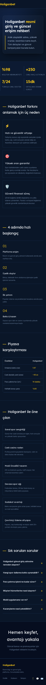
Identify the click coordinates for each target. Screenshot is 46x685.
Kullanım (14, 678)
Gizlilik (5, 678)
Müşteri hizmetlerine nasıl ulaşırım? (19, 591)
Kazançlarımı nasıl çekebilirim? (17, 609)
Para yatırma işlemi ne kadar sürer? (19, 582)
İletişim (23, 678)
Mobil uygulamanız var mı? (15, 600)
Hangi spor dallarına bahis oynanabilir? (21, 572)
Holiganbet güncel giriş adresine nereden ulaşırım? (18, 563)
